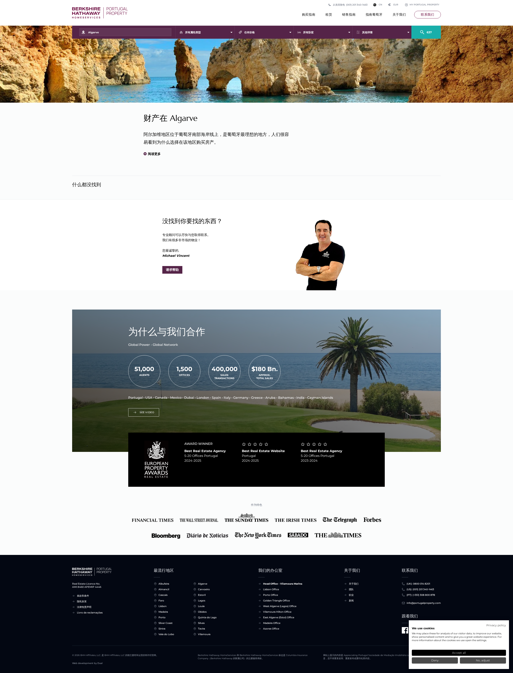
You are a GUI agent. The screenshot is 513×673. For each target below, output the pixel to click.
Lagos (201, 600)
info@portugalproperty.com (424, 602)
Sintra (162, 628)
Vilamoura (204, 634)
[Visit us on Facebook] (405, 630)
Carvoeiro (204, 589)
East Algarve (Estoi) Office (278, 617)
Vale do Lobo (166, 634)
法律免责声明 (84, 606)
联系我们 (427, 14)
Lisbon (163, 606)
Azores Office (271, 628)
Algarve (202, 583)
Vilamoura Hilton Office (277, 611)
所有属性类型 (193, 32)
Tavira (201, 628)
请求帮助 (172, 270)
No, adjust (483, 660)
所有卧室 (308, 32)
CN (380, 4)
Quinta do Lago (207, 617)
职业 (351, 594)
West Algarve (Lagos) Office (279, 606)
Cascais (163, 594)
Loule (201, 606)
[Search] (426, 30)
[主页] (100, 12)
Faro (161, 600)
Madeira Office (271, 622)
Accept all (459, 652)
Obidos (202, 611)
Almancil (164, 589)
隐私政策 (82, 601)
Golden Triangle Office (276, 600)
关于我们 (399, 14)
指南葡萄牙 (374, 14)
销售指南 (348, 14)
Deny (434, 660)
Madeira (163, 611)
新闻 (351, 600)
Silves (201, 622)
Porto (162, 617)
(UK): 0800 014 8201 (418, 583)
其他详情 (367, 32)
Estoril (202, 594)
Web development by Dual (87, 663)
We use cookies (423, 628)
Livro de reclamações (90, 612)
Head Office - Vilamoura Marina (282, 583)
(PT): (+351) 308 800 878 (421, 594)
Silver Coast (166, 622)
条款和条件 (83, 595)
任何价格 (249, 32)
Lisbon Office (271, 589)
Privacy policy (496, 625)
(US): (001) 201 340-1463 (420, 589)
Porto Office (270, 594)
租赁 (328, 14)
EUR (393, 5)
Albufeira (164, 583)
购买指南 (308, 14)
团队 (351, 589)
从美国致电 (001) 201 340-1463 (350, 4)
